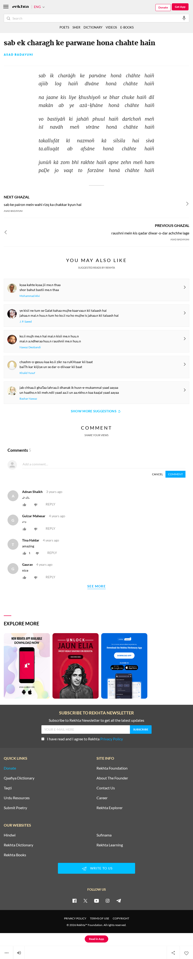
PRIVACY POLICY (75, 918)
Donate (163, 7)
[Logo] (20, 7)
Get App (180, 6)
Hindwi (10, 835)
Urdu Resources (17, 798)
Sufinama (104, 835)
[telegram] (118, 900)
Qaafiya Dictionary (19, 778)
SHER (76, 27)
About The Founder (112, 778)
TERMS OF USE (99, 918)
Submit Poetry (15, 808)
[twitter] (85, 900)
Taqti (8, 788)
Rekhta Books (15, 855)
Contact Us (105, 788)
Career (102, 798)
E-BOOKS (127, 27)
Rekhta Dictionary (18, 845)
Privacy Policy (111, 739)
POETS (64, 27)
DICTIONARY (93, 27)
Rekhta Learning (109, 845)
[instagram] (107, 900)
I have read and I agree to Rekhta (85, 739)
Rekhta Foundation (112, 768)
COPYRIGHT (121, 918)
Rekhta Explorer (109, 808)
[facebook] (74, 900)
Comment (175, 474)
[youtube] (96, 900)
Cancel (157, 474)
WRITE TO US (101, 868)
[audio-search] (184, 18)
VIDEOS (111, 27)
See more (96, 586)
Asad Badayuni (18, 54)
